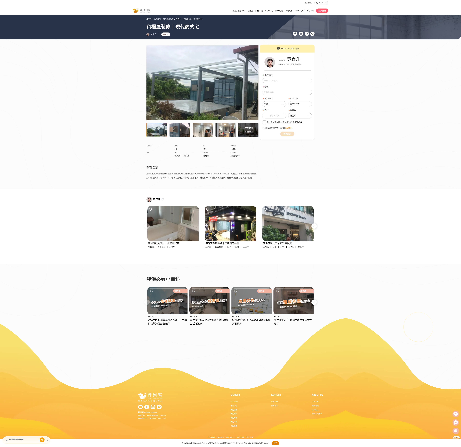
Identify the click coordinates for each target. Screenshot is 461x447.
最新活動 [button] (279, 10)
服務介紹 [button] (259, 10)
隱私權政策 (287, 122)
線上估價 (288, 128)
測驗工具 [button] (299, 10)
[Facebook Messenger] (455, 422)
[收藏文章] (151, 291)
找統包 (250, 10)
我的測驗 (233, 414)
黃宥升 (153, 34)
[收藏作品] (312, 34)
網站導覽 (249, 437)
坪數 (266, 110)
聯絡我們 (240, 437)
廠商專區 (274, 406)
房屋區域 (294, 98)
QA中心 (315, 410)
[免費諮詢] (455, 431)
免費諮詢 (322, 10)
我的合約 (233, 422)
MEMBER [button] (235, 394)
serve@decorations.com (156, 415)
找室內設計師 (239, 10)
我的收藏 (233, 410)
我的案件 (233, 418)
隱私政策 (256, 443)
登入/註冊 (234, 401)
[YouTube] (140, 407)
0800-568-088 (151, 412)
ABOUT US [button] (317, 394)
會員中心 (233, 406)
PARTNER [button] (276, 394)
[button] (147, 226)
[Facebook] (146, 407)
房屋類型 (268, 98)
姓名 (266, 86)
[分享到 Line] (301, 34)
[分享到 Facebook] (295, 34)
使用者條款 (264, 443)
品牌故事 (315, 401)
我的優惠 (233, 426)
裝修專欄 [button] (289, 10)
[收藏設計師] (162, 199)
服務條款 (299, 122)
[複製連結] (307, 34)
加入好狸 (274, 401)
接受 (275, 443)
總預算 (293, 110)
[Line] (455, 414)
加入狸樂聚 (308, 3)
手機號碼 (268, 75)
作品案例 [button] (269, 10)
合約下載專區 (317, 414)
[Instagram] (153, 407)
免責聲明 (211, 437)
